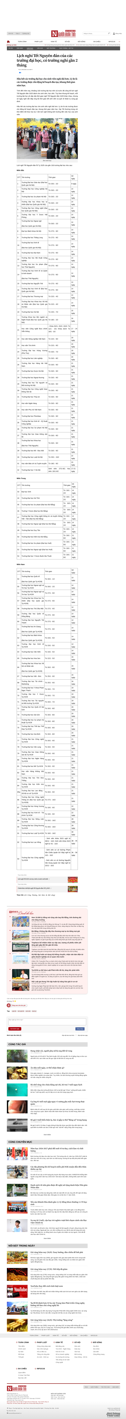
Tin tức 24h (105, 1387)
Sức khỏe (96, 1349)
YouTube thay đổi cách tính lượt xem (47, 1286)
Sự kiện (20, 1352)
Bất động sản (60, 1346)
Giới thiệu (94, 1387)
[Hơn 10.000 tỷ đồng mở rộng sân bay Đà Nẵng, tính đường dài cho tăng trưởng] (21, 921)
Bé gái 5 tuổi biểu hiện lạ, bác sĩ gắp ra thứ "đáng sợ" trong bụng (59, 1120)
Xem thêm (47, 1135)
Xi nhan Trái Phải (24, 1375)
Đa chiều (96, 41)
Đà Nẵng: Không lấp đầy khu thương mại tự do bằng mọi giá (56, 931)
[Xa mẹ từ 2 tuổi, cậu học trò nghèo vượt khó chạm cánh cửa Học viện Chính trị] (17, 1225)
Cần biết (96, 1352)
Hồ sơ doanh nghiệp (62, 1354)
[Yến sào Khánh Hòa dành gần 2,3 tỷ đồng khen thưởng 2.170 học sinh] (17, 1207)
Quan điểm (21, 1372)
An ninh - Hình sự (43, 1357)
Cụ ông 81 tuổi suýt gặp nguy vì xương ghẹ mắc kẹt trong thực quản (58, 1102)
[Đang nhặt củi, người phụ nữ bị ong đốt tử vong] (17, 1056)
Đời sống (81, 41)
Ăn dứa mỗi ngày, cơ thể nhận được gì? (47, 1068)
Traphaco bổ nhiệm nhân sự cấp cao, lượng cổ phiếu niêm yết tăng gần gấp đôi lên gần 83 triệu (56, 944)
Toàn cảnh (22, 41)
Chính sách (22, 1349)
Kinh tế (54, 41)
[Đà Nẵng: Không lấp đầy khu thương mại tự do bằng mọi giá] (21, 935)
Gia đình (96, 1346)
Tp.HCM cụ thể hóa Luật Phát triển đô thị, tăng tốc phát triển (55, 970)
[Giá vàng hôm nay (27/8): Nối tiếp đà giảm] (17, 1274)
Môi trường (51, 48)
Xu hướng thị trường (62, 1357)
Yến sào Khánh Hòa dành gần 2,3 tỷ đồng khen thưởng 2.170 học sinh (59, 1203)
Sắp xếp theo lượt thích (68, 1035)
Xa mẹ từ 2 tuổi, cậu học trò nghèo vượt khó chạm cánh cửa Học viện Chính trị (59, 1221)
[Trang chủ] (63, 33)
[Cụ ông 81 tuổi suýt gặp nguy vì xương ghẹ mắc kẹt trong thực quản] (17, 1106)
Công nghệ (59, 1362)
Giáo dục (30, 48)
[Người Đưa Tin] (40, 1388)
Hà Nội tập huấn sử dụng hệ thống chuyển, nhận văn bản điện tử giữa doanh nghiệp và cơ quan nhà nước (57, 956)
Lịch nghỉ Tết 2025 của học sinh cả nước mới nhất (33, 879)
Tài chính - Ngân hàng (63, 1349)
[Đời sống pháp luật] (101, 1414)
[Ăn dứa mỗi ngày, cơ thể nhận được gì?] (17, 1073)
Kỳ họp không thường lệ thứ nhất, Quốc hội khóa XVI (42, 45)
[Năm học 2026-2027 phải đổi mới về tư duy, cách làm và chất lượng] (17, 1153)
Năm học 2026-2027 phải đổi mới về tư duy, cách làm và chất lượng (57, 1149)
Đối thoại (21, 1354)
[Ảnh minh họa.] (47, 138)
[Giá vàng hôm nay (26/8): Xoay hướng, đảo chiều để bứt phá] (17, 1257)
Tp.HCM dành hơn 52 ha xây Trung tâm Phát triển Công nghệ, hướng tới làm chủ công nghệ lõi (58, 1304)
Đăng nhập (80, 1029)
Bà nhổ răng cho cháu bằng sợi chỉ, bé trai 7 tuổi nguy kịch (56, 1084)
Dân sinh (20, 48)
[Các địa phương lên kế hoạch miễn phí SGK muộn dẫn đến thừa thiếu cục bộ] (17, 1172)
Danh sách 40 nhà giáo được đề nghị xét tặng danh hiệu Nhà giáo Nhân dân (59, 1186)
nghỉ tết (14, 1011)
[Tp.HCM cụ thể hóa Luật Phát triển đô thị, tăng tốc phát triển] (21, 974)
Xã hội (67, 41)
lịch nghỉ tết (21, 1011)
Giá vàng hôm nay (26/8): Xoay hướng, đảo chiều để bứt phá (57, 1252)
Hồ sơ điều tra (41, 1352)
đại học (34, 1011)
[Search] (109, 33)
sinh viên (28, 1011)
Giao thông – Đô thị (66, 48)
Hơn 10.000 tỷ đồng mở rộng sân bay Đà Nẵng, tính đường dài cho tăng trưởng (56, 919)
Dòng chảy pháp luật (44, 1346)
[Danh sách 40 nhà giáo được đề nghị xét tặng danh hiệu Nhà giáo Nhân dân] (17, 1190)
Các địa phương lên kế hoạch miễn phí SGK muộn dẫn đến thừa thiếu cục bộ (58, 1168)
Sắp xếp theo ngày (83, 1035)
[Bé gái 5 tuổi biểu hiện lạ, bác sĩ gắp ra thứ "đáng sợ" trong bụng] (17, 1125)
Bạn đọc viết (22, 1378)
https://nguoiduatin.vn (12, 1393)
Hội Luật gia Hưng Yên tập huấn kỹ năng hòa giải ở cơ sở (54, 982)
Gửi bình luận (14, 1029)
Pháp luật (39, 41)
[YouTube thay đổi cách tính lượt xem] (17, 1291)
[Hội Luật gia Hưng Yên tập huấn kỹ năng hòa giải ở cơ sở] (21, 985)
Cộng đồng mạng (98, 1354)
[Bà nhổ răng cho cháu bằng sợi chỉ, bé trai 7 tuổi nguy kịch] (17, 1089)
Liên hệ (10, 33)
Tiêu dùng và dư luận (63, 1360)
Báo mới (116, 1387)
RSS (86, 1387)
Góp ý (17, 33)
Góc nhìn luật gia (42, 1349)
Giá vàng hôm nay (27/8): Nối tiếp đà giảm (49, 1269)
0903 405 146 (12, 1410)
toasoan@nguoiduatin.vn (14, 1413)
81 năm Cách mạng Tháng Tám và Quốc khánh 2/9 (73, 45)
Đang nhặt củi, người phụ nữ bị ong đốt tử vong (51, 1051)
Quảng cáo (25, 33)
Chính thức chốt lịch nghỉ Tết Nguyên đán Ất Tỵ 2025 (34, 888)
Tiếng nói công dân (43, 1354)
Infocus (112, 41)
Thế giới (21, 1357)
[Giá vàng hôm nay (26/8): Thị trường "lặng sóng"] (17, 1325)
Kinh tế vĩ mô (60, 1352)
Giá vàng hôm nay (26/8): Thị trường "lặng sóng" (52, 1320)
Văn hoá (40, 48)
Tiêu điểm (21, 1346)
